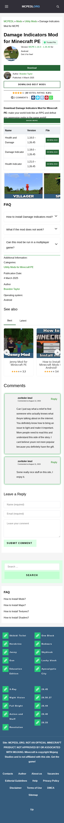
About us (37, 773)
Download (32, 68)
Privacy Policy (51, 781)
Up (32, 809)
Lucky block (49, 660)
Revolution (16, 727)
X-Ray (13, 689)
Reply (54, 399)
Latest (23, 320)
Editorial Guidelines (16, 781)
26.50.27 (47, 697)
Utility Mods (31, 21)
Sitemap (33, 795)
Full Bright (16, 706)
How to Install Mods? (15, 599)
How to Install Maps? (15, 605)
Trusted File (51, 42)
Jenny (13, 652)
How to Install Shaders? (16, 617)
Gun (12, 660)
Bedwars (47, 644)
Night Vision (17, 697)
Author (22, 773)
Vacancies (53, 773)
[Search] (57, 6)
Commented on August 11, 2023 (29, 464)
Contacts (8, 773)
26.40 (45, 714)
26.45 (45, 689)
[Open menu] (7, 6)
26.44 (45, 706)
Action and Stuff (16, 716)
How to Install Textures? (16, 611)
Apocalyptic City (49, 671)
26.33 (45, 722)
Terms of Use (34, 788)
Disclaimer (16, 788)
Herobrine (16, 644)
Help (35, 781)
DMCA (50, 788)
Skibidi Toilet (18, 635)
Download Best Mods (32, 84)
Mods (19, 21)
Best (9, 320)
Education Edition (16, 671)
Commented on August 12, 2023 (29, 401)
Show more (32, 120)
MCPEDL (31, 6)
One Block (48, 635)
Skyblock (47, 652)
